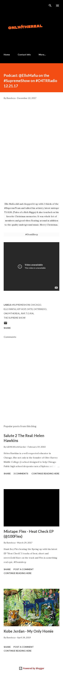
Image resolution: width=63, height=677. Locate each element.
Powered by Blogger (33, 668)
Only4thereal (12, 313)
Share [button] (7, 328)
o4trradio (39, 309)
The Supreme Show (14, 317)
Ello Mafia (10, 309)
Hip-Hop (21, 309)
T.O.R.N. (30, 313)
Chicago (36, 304)
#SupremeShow (21, 304)
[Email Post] (5, 324)
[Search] (50, 5)
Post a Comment (23, 569)
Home (7, 54)
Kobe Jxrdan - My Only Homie (28, 631)
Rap (23, 313)
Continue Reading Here (45, 473)
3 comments (20, 473)
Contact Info (24, 54)
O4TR (30, 309)
